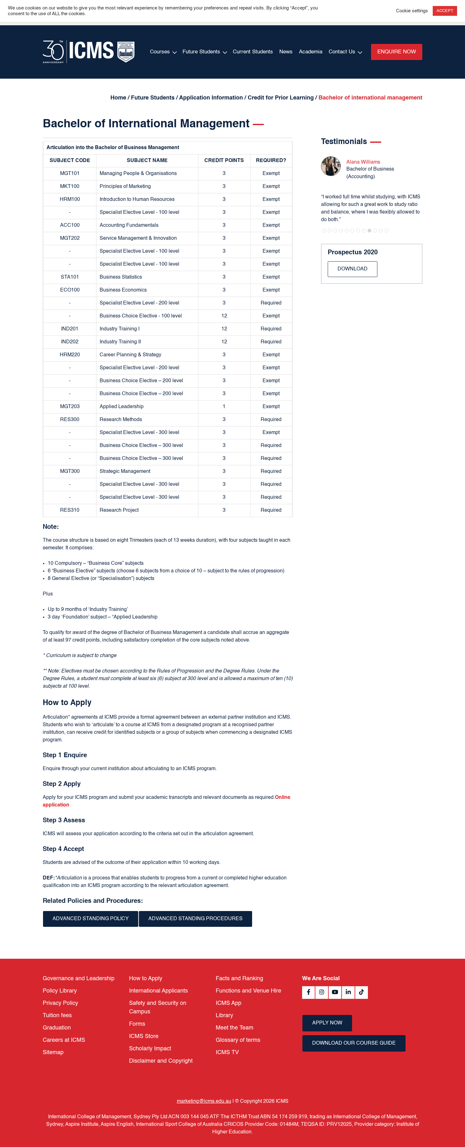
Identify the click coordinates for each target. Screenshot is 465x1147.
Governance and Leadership (79, 978)
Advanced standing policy (91, 918)
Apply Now (327, 1023)
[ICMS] (88, 52)
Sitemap (53, 1052)
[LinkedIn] (348, 992)
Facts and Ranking (239, 978)
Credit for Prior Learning (281, 98)
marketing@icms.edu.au (204, 1101)
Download (353, 269)
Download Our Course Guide (354, 1043)
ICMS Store (143, 1036)
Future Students (201, 52)
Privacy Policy (60, 1003)
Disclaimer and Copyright (161, 1061)
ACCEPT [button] (445, 11)
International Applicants (158, 991)
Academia (310, 52)
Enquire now (396, 52)
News (286, 52)
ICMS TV (227, 1052)
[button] (324, 230)
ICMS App (228, 1003)
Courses (160, 52)
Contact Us (342, 52)
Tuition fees (57, 1015)
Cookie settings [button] (412, 11)
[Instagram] (321, 992)
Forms (137, 1024)
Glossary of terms (238, 1040)
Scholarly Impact (150, 1049)
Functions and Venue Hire (248, 991)
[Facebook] (308, 992)
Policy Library (60, 991)
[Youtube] (335, 992)
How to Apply (145, 978)
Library (224, 1015)
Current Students (253, 52)
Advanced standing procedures (195, 918)
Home (118, 98)
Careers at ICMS (64, 1040)
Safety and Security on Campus (157, 1007)
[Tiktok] (361, 992)
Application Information (211, 98)
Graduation (57, 1028)
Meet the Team (234, 1028)
